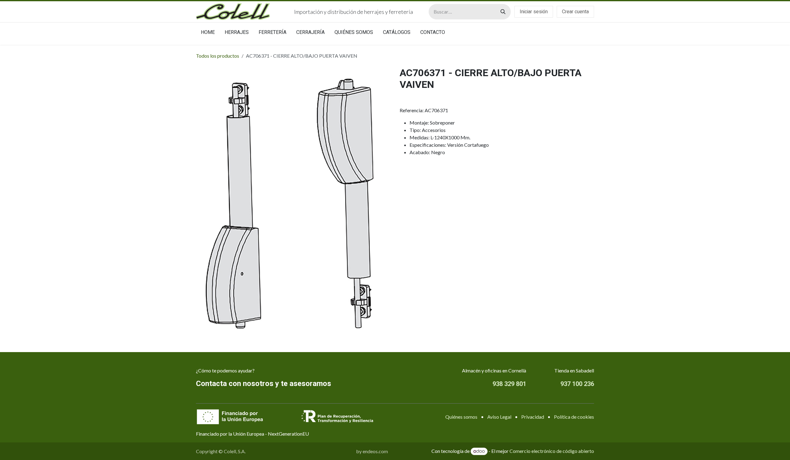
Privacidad (532, 417)
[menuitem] (208, 33)
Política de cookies (574, 417)
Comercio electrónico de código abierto (551, 451)
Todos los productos (217, 56)
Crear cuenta (575, 11)
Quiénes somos (461, 417)
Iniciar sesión (534, 11)
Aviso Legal (499, 417)
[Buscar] (503, 11)
